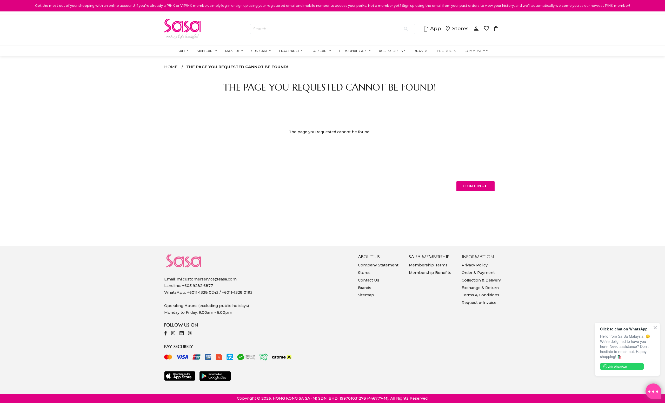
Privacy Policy (475, 265)
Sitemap (366, 295)
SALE (181, 51)
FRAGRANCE (289, 51)
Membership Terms (428, 265)
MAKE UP (232, 51)
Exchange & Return (480, 287)
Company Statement (378, 265)
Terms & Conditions (480, 295)
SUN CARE (259, 51)
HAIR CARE (320, 51)
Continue (475, 186)
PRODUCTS (446, 51)
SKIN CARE (206, 51)
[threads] (190, 333)
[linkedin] (181, 333)
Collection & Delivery (481, 280)
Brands (364, 287)
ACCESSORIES (391, 51)
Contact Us (368, 280)
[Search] (406, 29)
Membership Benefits (430, 272)
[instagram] (173, 333)
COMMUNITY (474, 51)
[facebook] (165, 333)
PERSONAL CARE (353, 51)
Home (170, 66)
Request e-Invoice (479, 302)
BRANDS (421, 51)
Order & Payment (478, 272)
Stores (457, 28)
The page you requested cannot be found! (237, 66)
